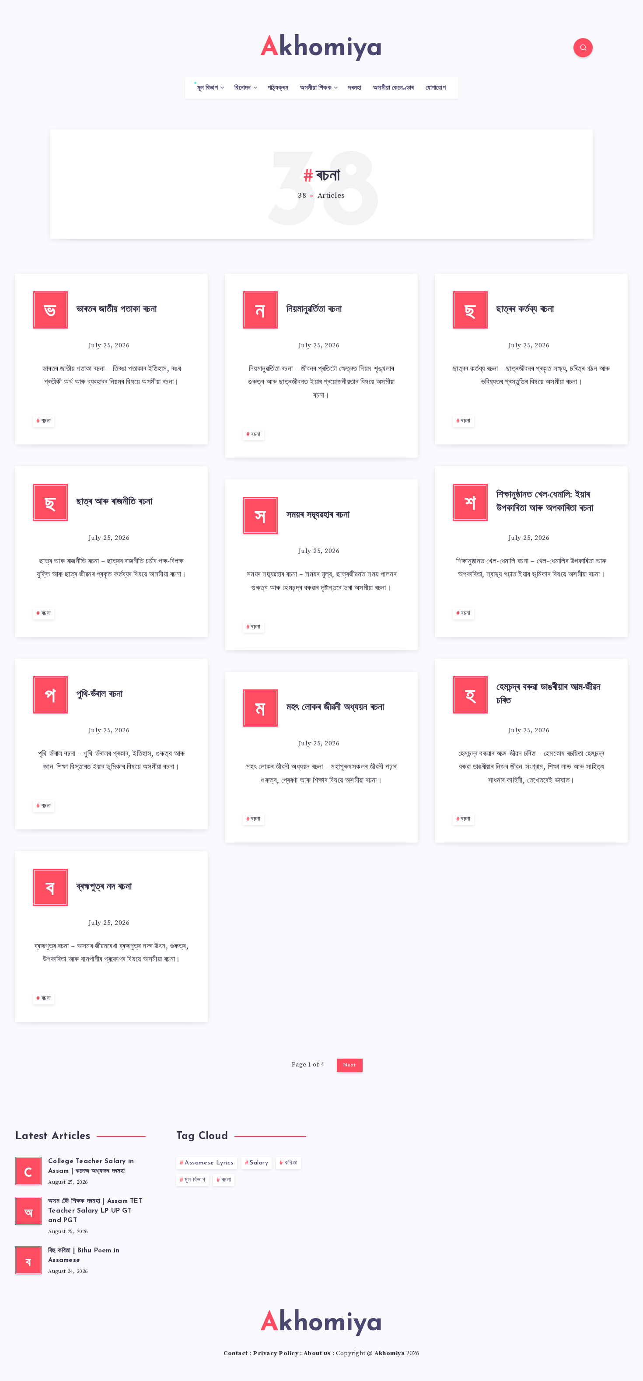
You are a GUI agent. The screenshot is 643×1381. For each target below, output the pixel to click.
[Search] (583, 47)
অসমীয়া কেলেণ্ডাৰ (393, 88)
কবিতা (291, 1163)
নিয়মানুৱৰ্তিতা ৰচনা (314, 309)
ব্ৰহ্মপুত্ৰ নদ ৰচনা (104, 887)
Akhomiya (389, 1353)
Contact (236, 1353)
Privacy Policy (275, 1353)
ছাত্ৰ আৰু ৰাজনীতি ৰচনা (114, 502)
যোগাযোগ (436, 88)
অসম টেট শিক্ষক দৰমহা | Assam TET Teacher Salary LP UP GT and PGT (95, 1211)
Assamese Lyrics (209, 1163)
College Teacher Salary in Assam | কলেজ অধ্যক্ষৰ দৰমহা (91, 1166)
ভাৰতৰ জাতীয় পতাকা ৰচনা (117, 309)
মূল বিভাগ (207, 88)
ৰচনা (46, 421)
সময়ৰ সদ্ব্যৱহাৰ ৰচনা (318, 515)
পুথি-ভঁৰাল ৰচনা (99, 694)
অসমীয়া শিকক (316, 88)
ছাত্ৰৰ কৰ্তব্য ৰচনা (525, 309)
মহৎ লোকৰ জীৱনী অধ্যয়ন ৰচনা (335, 708)
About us (317, 1353)
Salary (259, 1163)
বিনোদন (242, 88)
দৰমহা (354, 88)
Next (349, 1065)
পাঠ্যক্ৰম (278, 88)
